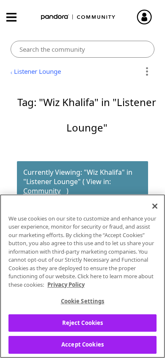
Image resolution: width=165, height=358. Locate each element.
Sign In (148, 16)
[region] (82, 276)
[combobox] (83, 49)
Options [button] (146, 72)
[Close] (155, 206)
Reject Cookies (82, 323)
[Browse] (15, 17)
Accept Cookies (82, 344)
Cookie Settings (82, 301)
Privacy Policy (66, 284)
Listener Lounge (37, 71)
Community (41, 191)
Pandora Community (78, 17)
